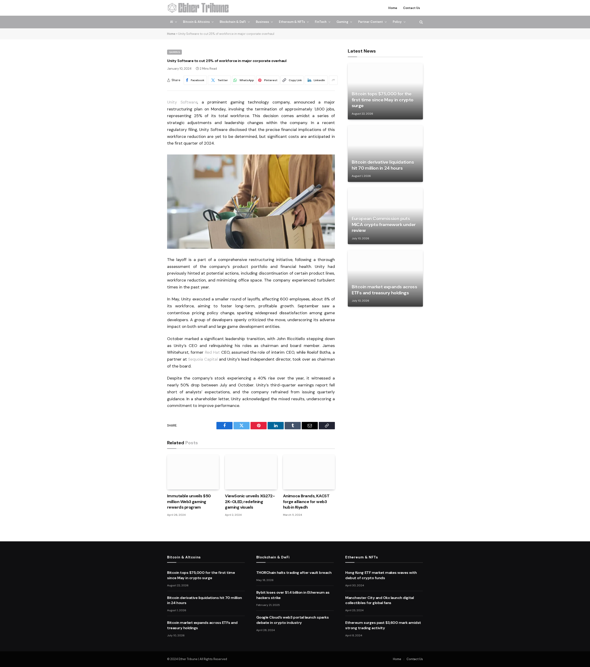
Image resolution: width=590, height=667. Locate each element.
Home (392, 8)
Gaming (342, 22)
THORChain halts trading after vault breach (294, 572)
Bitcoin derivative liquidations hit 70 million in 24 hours (383, 165)
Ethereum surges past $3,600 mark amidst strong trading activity (383, 625)
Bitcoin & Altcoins (196, 22)
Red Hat (212, 352)
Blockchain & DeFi (233, 22)
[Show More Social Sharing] (333, 80)
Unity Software (182, 102)
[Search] (421, 22)
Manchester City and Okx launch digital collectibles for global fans (379, 600)
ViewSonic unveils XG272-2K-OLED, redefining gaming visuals (250, 501)
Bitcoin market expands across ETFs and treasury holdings (384, 290)
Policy (397, 22)
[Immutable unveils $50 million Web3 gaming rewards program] (193, 472)
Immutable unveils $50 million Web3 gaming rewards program (189, 501)
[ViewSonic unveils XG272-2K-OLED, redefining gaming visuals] (251, 472)
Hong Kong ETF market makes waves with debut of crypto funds (381, 575)
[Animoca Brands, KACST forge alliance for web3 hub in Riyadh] (309, 472)
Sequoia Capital (203, 359)
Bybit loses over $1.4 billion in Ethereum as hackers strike (293, 595)
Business (262, 22)
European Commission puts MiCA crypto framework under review (384, 224)
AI (171, 22)
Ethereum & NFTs (292, 22)
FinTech (321, 22)
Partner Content (370, 22)
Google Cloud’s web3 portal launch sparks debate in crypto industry (292, 620)
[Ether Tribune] (198, 8)
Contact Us (411, 8)
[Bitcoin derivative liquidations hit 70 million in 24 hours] (385, 153)
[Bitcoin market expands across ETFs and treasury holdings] (385, 278)
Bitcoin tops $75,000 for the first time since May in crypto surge (382, 100)
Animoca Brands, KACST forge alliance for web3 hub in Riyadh (306, 501)
